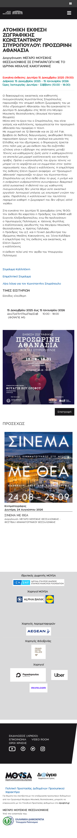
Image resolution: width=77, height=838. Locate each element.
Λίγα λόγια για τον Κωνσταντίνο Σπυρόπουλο (32, 283)
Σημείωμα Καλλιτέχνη (16, 269)
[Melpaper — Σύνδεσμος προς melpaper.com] (60, 598)
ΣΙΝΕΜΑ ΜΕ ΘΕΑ (16, 515)
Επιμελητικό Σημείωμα (17, 276)
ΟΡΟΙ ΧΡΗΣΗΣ (18, 743)
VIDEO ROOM (40, 739)
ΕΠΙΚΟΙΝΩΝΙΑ (17, 739)
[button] (7, 821)
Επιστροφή (64, 411)
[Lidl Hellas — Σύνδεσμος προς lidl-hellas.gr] (44, 598)
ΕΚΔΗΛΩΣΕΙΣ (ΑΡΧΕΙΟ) (23, 735)
